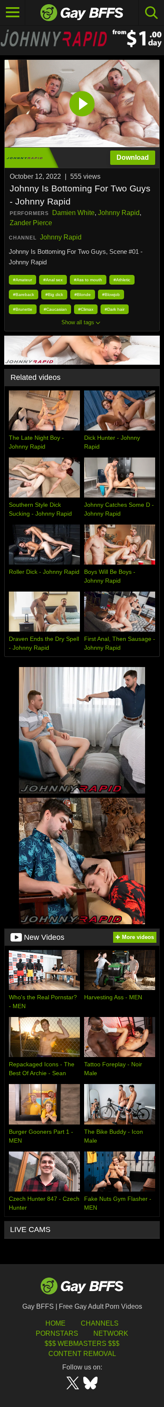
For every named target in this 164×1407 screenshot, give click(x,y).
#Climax (85, 309)
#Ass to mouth (88, 279)
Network (110, 1333)
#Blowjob (111, 294)
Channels (100, 1323)
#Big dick (54, 294)
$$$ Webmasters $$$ (82, 1343)
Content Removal (82, 1353)
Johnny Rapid (119, 212)
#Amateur (22, 279)
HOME (55, 1323)
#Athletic (122, 279)
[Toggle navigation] (12, 12)
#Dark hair (114, 309)
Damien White (73, 212)
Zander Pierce (31, 222)
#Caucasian (55, 309)
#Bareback (23, 294)
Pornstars (57, 1333)
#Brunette (22, 309)
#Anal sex (53, 279)
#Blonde (82, 294)
